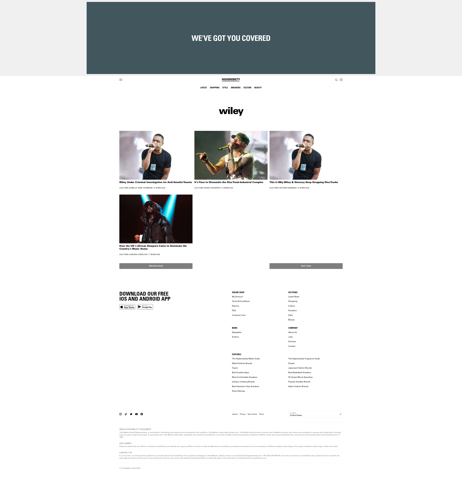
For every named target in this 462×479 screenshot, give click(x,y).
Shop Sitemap (238, 391)
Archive (235, 337)
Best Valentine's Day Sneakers (245, 386)
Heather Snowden (288, 188)
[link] (155, 160)
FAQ (234, 310)
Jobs (290, 337)
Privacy (243, 414)
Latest (203, 87)
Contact (291, 346)
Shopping (214, 87)
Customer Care (239, 315)
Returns (235, 306)
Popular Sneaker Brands (299, 381)
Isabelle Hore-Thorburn (141, 188)
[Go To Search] (336, 79)
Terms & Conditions (241, 301)
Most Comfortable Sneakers (244, 377)
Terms (261, 414)
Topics (235, 368)
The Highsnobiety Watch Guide (246, 358)
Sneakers (236, 87)
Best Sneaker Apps (240, 372)
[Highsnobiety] (231, 79)
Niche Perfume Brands (242, 363)
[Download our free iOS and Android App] (127, 306)
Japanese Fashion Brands (300, 368)
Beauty (258, 87)
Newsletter (237, 332)
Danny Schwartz (212, 188)
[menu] (120, 79)
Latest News (293, 296)
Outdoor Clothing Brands (243, 381)
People (291, 363)
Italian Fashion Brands (298, 386)
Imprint (235, 414)
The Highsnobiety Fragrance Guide (304, 358)
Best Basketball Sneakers (299, 372)
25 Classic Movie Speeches (300, 377)
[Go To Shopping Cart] (341, 79)
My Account (237, 296)
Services (292, 341)
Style (225, 87)
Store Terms (252, 414)
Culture (247, 87)
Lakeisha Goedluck (138, 254)
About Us (292, 332)
